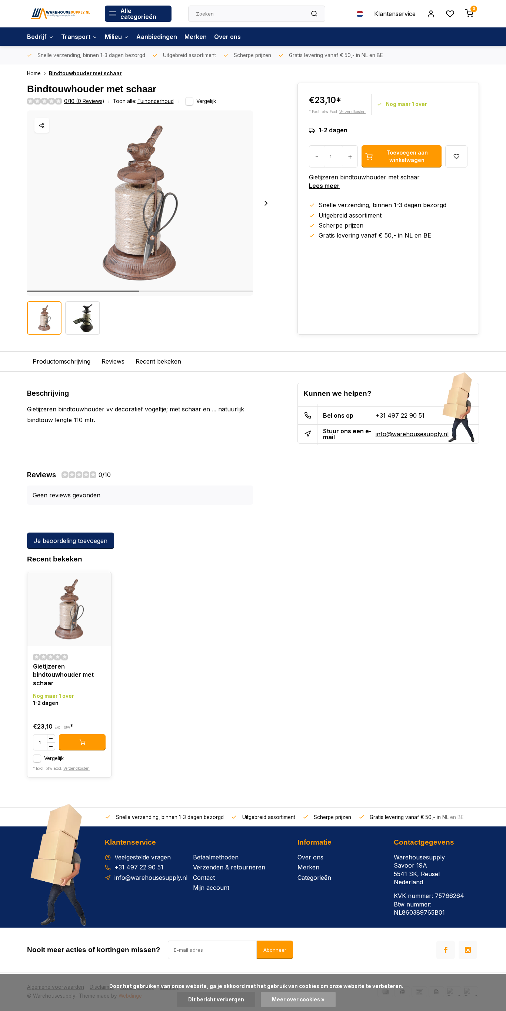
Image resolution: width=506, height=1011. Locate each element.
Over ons (227, 36)
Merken (195, 36)
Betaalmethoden (216, 857)
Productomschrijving (61, 361)
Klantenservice (395, 13)
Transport (75, 36)
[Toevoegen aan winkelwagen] (82, 742)
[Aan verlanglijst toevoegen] (100, 583)
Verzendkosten (352, 111)
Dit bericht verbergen (216, 999)
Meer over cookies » (298, 999)
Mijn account (211, 887)
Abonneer (274, 950)
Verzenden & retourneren (229, 867)
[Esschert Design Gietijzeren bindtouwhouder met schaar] (69, 609)
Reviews (112, 361)
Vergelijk (206, 101)
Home (34, 73)
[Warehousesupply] (60, 14)
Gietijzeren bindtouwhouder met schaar (63, 675)
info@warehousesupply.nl (412, 434)
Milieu (113, 36)
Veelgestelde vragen (142, 857)
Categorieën (314, 877)
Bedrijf (37, 36)
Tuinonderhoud (155, 101)
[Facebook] (445, 950)
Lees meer (324, 185)
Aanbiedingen (156, 36)
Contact (204, 877)
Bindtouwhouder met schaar (85, 73)
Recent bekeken (158, 361)
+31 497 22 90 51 (400, 415)
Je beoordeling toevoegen (70, 540)
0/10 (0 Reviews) (84, 101)
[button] (266, 203)
